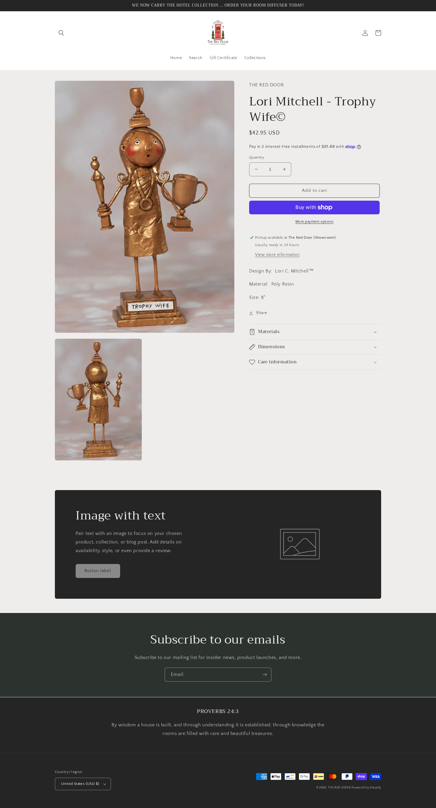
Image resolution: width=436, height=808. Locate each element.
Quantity (256, 157)
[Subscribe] (264, 675)
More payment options (314, 222)
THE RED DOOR (339, 787)
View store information (277, 254)
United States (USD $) (80, 784)
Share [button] (261, 312)
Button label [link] (98, 570)
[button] (61, 32)
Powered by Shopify (366, 787)
